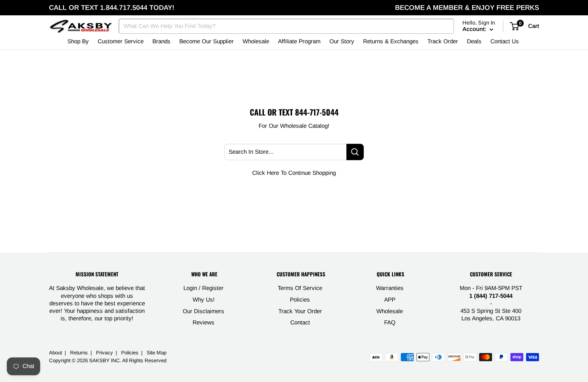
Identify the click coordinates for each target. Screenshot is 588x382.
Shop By (78, 41)
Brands (161, 41)
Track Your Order (300, 311)
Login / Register (203, 288)
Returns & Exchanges (391, 41)
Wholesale (256, 41)
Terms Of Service (300, 288)
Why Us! (204, 299)
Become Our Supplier (206, 41)
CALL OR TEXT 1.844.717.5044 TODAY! (111, 7)
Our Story (341, 41)
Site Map (156, 352)
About (55, 352)
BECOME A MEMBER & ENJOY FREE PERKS (467, 7)
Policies (300, 299)
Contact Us (504, 41)
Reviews (203, 322)
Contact (300, 322)
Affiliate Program (299, 41)
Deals (474, 41)
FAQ (389, 322)
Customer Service (121, 41)
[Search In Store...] (355, 152)
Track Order (442, 41)
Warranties (390, 288)
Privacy (104, 352)
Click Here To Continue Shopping (294, 173)
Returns (79, 352)
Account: (475, 29)
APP (389, 299)
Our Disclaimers (203, 311)
